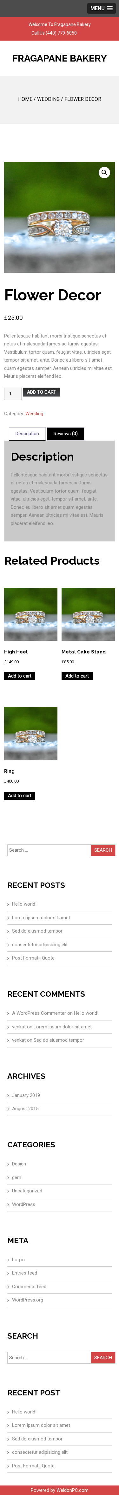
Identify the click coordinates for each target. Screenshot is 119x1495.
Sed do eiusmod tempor (37, 931)
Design (19, 1164)
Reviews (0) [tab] (66, 433)
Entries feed (24, 1273)
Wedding (48, 99)
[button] (104, 172)
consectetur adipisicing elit (40, 944)
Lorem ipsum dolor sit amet (41, 918)
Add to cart (41, 392)
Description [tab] (27, 433)
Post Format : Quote (33, 958)
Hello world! (24, 904)
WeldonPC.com (72, 1490)
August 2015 (25, 1108)
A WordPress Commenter (39, 1013)
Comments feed (29, 1286)
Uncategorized (27, 1191)
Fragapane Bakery (59, 58)
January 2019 (26, 1095)
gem (16, 1177)
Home (25, 99)
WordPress (23, 1204)
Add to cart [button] (19, 676)
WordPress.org (27, 1300)
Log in (18, 1259)
